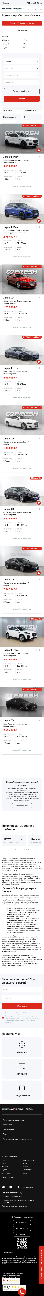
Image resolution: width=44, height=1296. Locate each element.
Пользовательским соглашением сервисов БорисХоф (22, 1016)
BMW (4, 1163)
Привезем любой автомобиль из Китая (41, 1265)
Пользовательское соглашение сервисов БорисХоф (18, 1201)
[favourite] (29, 9)
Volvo (25, 1173)
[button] (15, 849)
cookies (32, 1258)
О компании (8, 1129)
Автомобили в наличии (13, 1120)
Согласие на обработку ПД (12, 1196)
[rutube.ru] (11, 1187)
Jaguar (4, 1170)
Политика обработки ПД (12, 1193)
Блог (5, 1134)
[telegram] (18, 1187)
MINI (25, 1163)
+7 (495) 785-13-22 (34, 3)
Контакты (7, 1124)
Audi (3, 1160)
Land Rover (6, 1173)
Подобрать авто (22, 805)
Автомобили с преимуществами (17, 1139)
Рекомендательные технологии (14, 1206)
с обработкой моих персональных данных (25, 1019)
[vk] (3, 1187)
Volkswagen (27, 1170)
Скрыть (22, 1271)
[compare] (35, 9)
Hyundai (5, 1167)
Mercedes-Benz (28, 1160)
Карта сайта (28, 1187)
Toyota (25, 1167)
